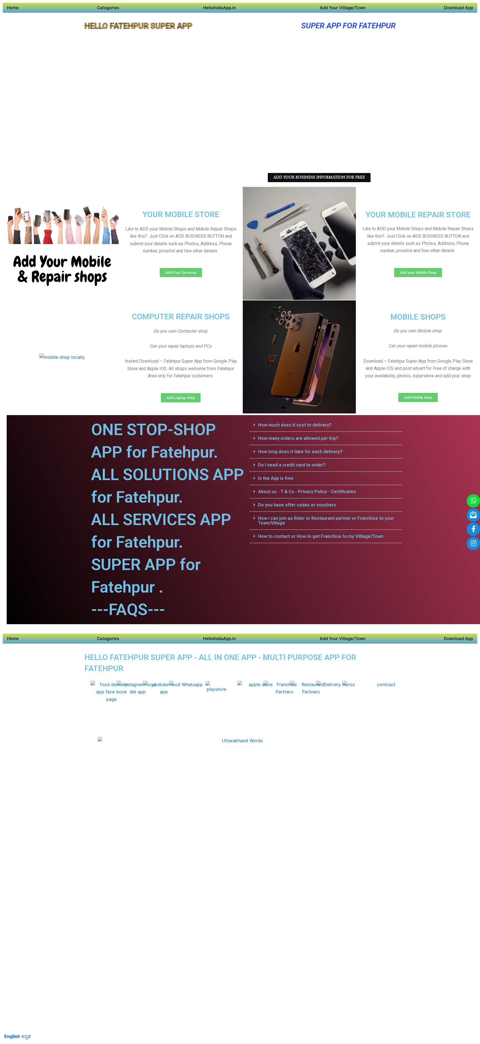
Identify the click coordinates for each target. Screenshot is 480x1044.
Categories (108, 7)
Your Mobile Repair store (418, 214)
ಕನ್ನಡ (26, 1036)
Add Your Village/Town (343, 7)
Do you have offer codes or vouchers (297, 505)
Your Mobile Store (180, 214)
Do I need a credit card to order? (292, 465)
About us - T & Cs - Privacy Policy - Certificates (307, 491)
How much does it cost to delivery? (295, 425)
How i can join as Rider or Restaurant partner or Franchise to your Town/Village (326, 521)
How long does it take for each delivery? (300, 451)
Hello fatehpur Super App (138, 26)
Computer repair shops (180, 316)
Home (13, 7)
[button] (325, 425)
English (12, 1036)
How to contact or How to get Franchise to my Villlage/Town (320, 536)
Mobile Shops (418, 317)
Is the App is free (276, 478)
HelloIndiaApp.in (219, 7)
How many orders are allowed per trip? (298, 438)
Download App (458, 7)
